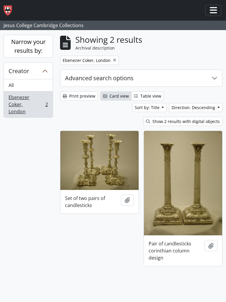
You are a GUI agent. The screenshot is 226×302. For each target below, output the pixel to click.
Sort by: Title (148, 107)
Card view (118, 96)
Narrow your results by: (28, 46)
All (11, 85)
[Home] (10, 10)
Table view (150, 96)
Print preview (81, 96)
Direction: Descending (194, 107)
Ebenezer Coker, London (28, 104)
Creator (19, 71)
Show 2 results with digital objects (185, 121)
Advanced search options (99, 78)
